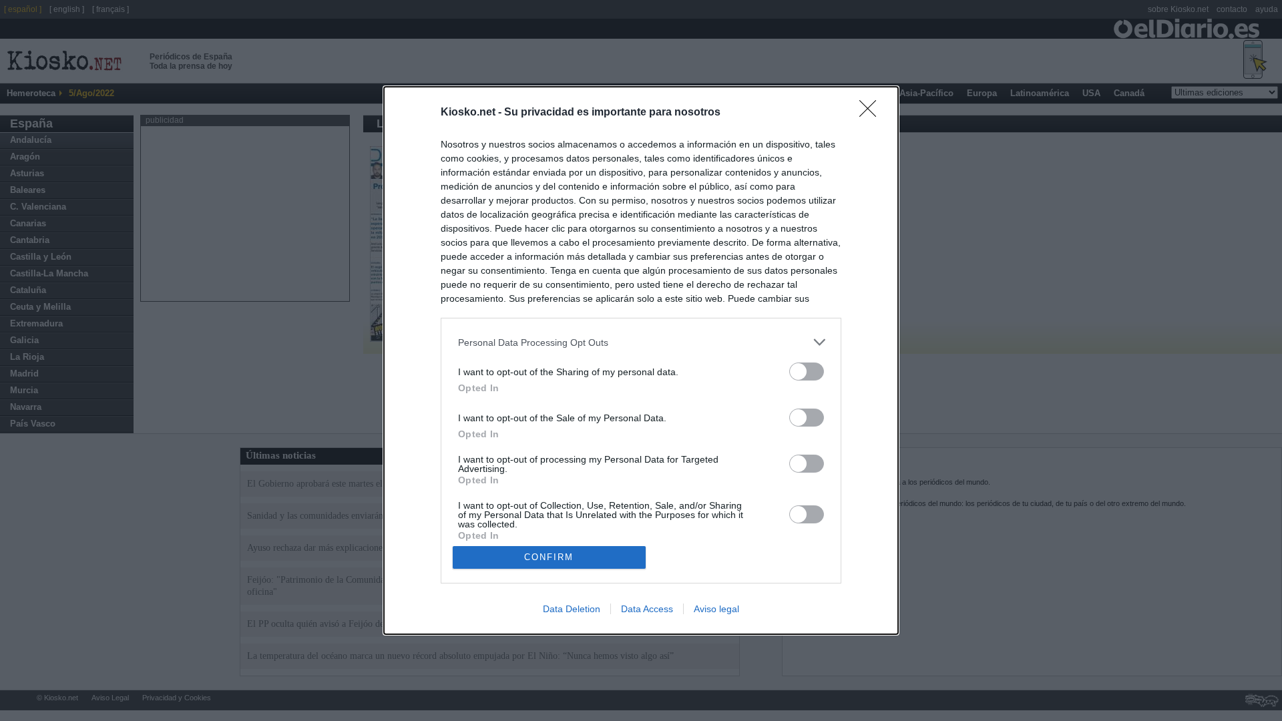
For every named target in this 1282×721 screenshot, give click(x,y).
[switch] (806, 372)
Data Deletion (571, 609)
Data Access (647, 609)
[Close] (872, 113)
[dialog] (641, 360)
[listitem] (641, 342)
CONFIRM (549, 557)
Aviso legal (716, 609)
